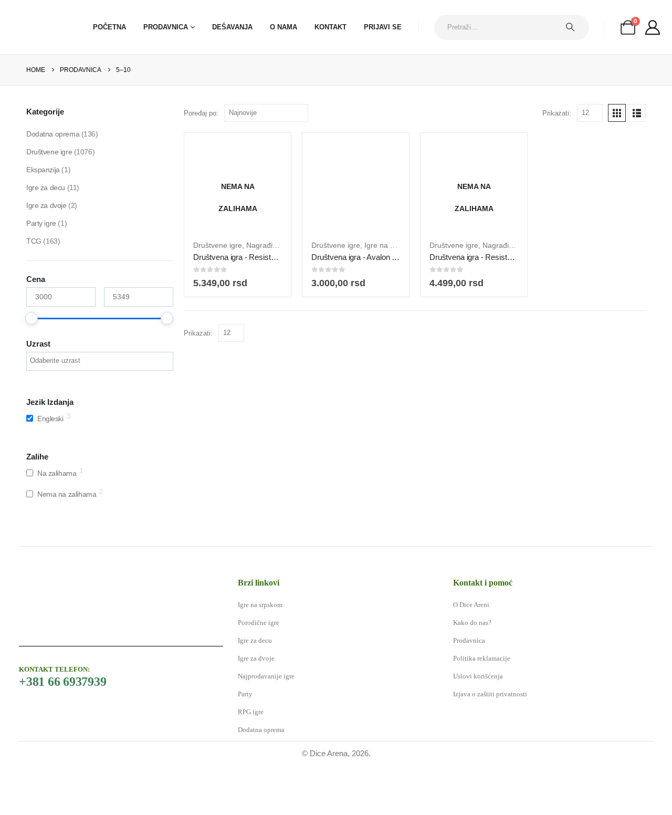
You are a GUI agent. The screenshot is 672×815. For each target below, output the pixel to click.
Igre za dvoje (46, 205)
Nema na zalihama (66, 494)
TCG (33, 241)
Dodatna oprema (52, 134)
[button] (617, 113)
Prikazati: (556, 113)
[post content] (237, 186)
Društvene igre (217, 245)
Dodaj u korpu (364, 220)
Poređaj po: (201, 113)
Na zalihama (56, 473)
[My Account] (653, 27)
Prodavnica (165, 27)
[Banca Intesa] (269, 789)
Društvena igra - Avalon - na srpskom (374, 257)
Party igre (41, 223)
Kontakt (330, 27)
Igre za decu (45, 187)
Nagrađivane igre (274, 245)
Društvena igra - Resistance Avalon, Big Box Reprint (280, 257)
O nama (283, 27)
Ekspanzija (43, 169)
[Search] (575, 27)
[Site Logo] (39, 27)
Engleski (50, 418)
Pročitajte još (245, 220)
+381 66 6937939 (62, 681)
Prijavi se (383, 27)
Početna (109, 27)
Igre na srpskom (391, 245)
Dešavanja (232, 27)
